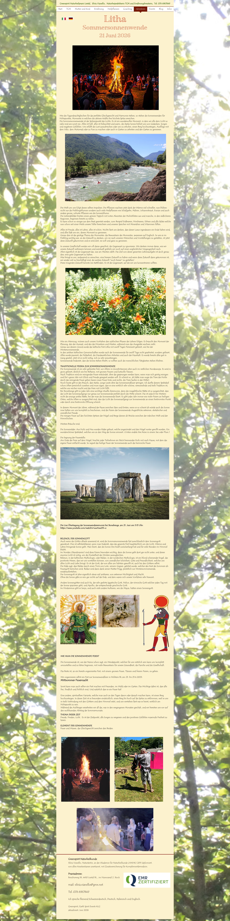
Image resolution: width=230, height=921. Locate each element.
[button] (115, 848)
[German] (70, 18)
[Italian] (63, 18)
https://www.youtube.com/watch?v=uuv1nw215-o (83, 528)
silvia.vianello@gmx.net (89, 884)
